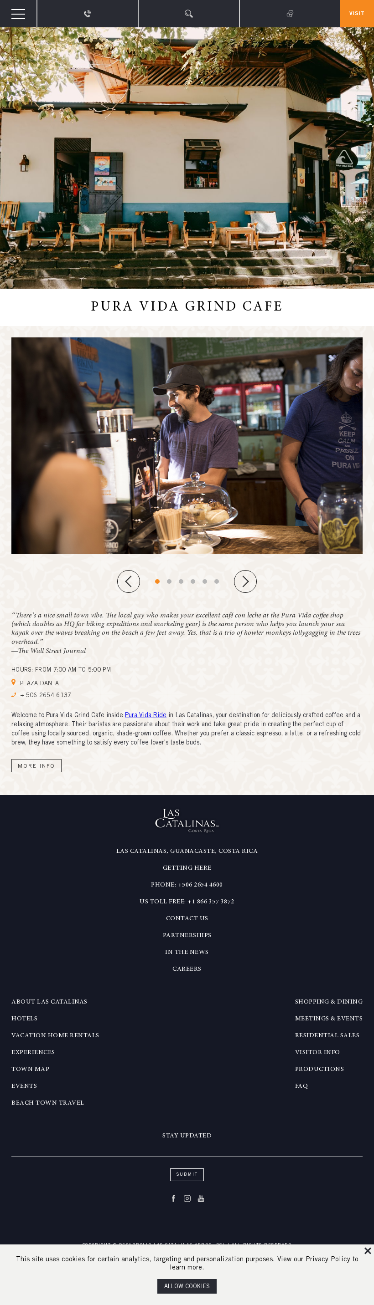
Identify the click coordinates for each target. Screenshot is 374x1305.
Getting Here (187, 868)
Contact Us (187, 919)
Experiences (33, 1053)
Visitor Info (317, 1053)
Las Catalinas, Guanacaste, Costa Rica (187, 851)
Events (24, 1086)
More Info (36, 766)
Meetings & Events (329, 1019)
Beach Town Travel (47, 1103)
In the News (187, 952)
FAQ (301, 1086)
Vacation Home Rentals (55, 1036)
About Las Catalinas (49, 1002)
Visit (357, 13)
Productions (319, 1069)
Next (245, 581)
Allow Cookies (187, 1287)
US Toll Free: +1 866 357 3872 (187, 902)
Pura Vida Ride (145, 716)
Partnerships (187, 936)
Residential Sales (327, 1036)
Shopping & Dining (329, 1002)
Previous (128, 581)
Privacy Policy (328, 1259)
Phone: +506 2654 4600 (187, 885)
